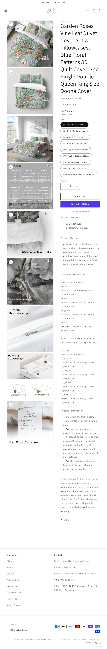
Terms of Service (14, 605)
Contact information (92, 643)
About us (11, 561)
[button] (6, 10)
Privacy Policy (13, 599)
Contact (10, 574)
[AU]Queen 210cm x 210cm (75, 162)
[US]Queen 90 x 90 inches (75, 137)
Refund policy (13, 586)
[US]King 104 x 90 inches (74, 143)
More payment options (80, 211)
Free (70, 115)
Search (10, 567)
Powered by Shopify (38, 640)
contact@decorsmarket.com (75, 561)
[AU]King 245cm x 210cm (74, 168)
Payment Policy (14, 592)
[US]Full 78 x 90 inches (74, 131)
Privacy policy (66, 640)
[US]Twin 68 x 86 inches (74, 124)
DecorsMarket (26, 640)
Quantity (63, 181)
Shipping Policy (14, 580)
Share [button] (66, 520)
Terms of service (80, 640)
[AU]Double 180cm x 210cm (76, 156)
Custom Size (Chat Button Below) (79, 174)
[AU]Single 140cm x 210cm (75, 149)
